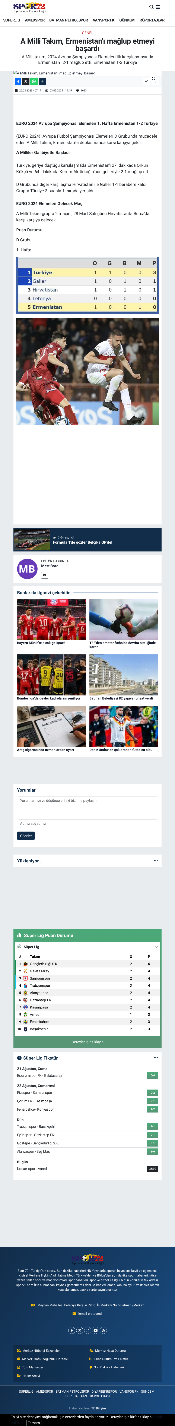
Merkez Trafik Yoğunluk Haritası (45, 1359)
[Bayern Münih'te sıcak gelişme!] (51, 619)
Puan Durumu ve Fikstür (111, 1359)
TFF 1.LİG (71, 1396)
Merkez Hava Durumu (110, 1351)
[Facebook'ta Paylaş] (18, 81)
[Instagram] (87, 1330)
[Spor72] (29, 7)
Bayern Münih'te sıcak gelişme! (41, 643)
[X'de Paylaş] (25, 81)
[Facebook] (71, 1330)
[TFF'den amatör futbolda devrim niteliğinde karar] (123, 619)
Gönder (26, 836)
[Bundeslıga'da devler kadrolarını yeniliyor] (51, 674)
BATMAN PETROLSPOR (68, 20)
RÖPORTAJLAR (152, 20)
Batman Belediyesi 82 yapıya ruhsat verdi (121, 698)
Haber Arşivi (31, 1376)
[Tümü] (156, 861)
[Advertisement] (87, 897)
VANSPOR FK (103, 20)
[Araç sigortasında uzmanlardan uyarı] (51, 726)
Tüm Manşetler (32, 1367)
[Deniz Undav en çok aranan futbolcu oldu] (123, 726)
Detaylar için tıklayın (88, 1042)
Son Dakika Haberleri (109, 1367)
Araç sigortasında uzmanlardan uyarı (45, 750)
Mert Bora (49, 566)
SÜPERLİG (11, 20)
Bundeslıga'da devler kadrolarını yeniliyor (48, 698)
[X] (79, 1330)
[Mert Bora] (27, 568)
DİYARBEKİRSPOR (104, 1391)
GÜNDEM (126, 20)
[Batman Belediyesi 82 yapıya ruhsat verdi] (123, 674)
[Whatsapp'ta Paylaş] (34, 81)
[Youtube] (95, 1330)
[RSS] (103, 1330)
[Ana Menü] (158, 7)
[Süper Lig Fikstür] (156, 1058)
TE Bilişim (98, 1408)
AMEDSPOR (34, 20)
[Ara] (151, 7)
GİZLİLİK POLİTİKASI (95, 1396)
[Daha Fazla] (42, 81)
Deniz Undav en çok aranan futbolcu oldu (120, 750)
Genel (87, 33)
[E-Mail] (44, 575)
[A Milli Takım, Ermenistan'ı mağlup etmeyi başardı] (87, 73)
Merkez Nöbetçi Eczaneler (41, 1351)
